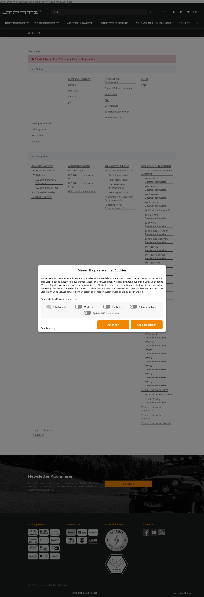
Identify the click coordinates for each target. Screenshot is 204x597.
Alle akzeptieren (146, 325)
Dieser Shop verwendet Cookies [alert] (102, 270)
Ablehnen (113, 325)
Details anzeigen (49, 328)
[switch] (50, 307)
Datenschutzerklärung (52, 299)
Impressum (72, 299)
